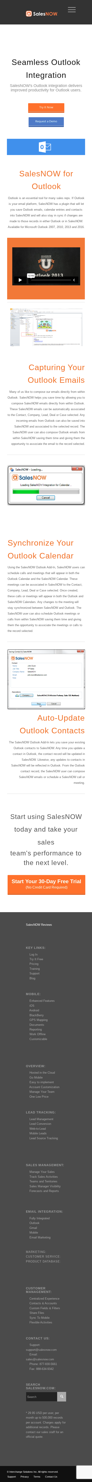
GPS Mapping (38, 1020)
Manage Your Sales (42, 1172)
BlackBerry (36, 1015)
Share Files (36, 1313)
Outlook (34, 1223)
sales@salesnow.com (40, 1359)
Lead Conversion (40, 1123)
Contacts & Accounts (43, 1303)
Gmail (33, 1228)
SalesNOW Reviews (39, 924)
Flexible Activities (40, 1322)
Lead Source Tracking (43, 1138)
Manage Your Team (41, 1091)
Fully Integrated (39, 1218)
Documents (36, 1024)
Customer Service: (43, 1256)
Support (34, 973)
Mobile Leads (38, 1133)
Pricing (33, 964)
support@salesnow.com (41, 1349)
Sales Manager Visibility (45, 1186)
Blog (32, 978)
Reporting (35, 1029)
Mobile (33, 1232)
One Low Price (38, 1096)
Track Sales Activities (43, 1176)
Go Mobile (36, 1077)
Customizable (38, 1039)
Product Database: (43, 1261)
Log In (33, 954)
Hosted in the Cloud (42, 1072)
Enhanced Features (42, 1000)
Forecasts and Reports (44, 1191)
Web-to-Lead (37, 1128)
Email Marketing (39, 1237)
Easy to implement (41, 1082)
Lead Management (41, 1119)
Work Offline (37, 1034)
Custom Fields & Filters (44, 1308)
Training (34, 968)
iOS (31, 1005)
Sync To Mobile (39, 1317)
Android (34, 1010)
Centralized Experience (44, 1298)
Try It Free (36, 959)
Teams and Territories (43, 1181)
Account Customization (44, 1087)
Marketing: (36, 1252)
